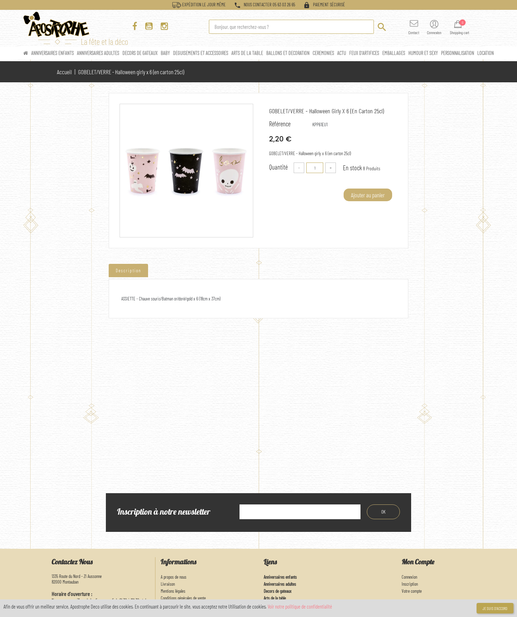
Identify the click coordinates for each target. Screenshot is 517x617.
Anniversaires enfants (280, 577)
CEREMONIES (324, 53)
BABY (166, 53)
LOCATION (485, 53)
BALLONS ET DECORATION (288, 53)
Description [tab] (128, 270)
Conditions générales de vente (183, 598)
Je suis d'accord (495, 608)
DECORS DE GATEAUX (140, 53)
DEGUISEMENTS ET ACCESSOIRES (201, 53)
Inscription (410, 584)
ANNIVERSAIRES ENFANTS (53, 53)
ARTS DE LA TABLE (247, 53)
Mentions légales (173, 591)
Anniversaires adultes (280, 584)
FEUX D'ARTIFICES (364, 53)
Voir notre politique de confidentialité (300, 606)
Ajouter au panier (368, 194)
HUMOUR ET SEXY (423, 53)
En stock (352, 168)
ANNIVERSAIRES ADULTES (98, 53)
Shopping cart (459, 32)
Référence (280, 123)
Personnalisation (458, 53)
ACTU (342, 53)
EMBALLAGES (394, 53)
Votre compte (412, 591)
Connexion (409, 577)
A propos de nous (173, 577)
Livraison (168, 584)
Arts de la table (275, 598)
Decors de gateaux (278, 591)
